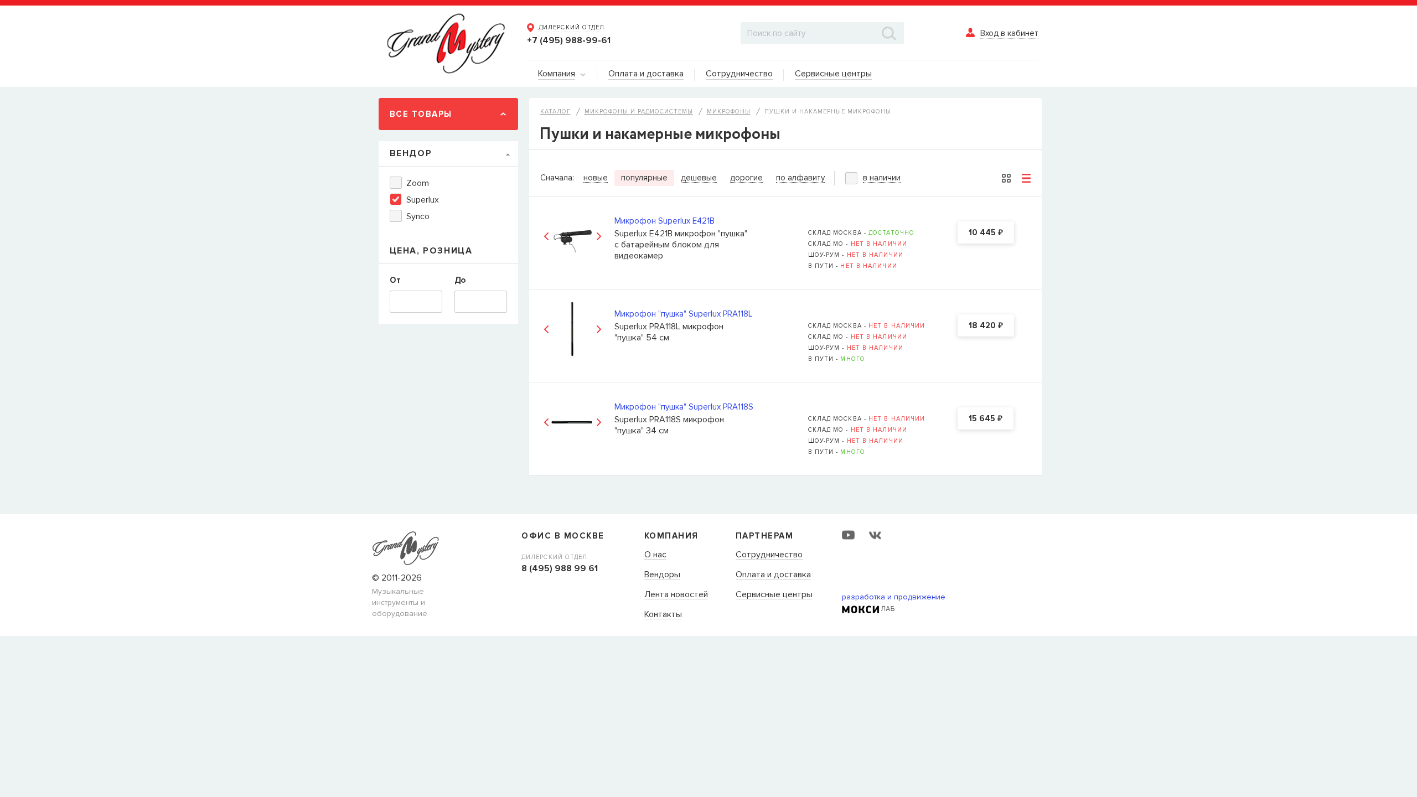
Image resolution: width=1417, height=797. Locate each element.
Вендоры (662, 575)
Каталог (555, 111)
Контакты (663, 614)
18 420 (986, 326)
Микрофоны (729, 111)
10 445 (986, 233)
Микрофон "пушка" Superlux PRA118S (683, 407)
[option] (572, 236)
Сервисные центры (774, 595)
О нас (655, 555)
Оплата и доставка (773, 575)
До (460, 280)
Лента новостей (676, 595)
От (395, 280)
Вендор (411, 153)
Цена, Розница (431, 250)
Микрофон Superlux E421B (664, 221)
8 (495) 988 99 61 (559, 568)
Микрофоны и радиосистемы (639, 111)
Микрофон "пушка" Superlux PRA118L (683, 314)
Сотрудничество (769, 555)
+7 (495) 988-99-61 (569, 40)
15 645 (985, 419)
